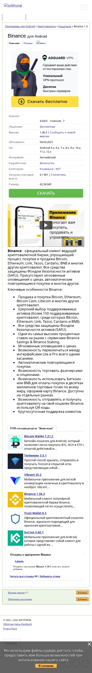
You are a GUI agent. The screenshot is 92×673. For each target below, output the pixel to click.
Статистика (58, 175)
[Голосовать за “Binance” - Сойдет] (51, 116)
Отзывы (28, 43)
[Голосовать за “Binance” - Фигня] (42, 116)
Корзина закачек (16, 592)
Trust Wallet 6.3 (35, 513)
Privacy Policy (10, 628)
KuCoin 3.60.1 (34, 532)
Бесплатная (47, 126)
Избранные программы (20, 599)
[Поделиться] (41, 43)
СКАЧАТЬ (46, 193)
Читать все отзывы (22, 576)
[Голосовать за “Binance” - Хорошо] (55, 116)
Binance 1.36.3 (34, 494)
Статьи (36, 18)
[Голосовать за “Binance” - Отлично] (60, 116)
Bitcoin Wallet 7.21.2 (38, 436)
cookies (49, 650)
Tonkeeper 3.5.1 (35, 455)
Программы (15, 18)
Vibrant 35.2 (33, 475)
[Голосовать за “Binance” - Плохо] (46, 116)
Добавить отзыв (50, 576)
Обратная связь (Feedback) (17, 624)
